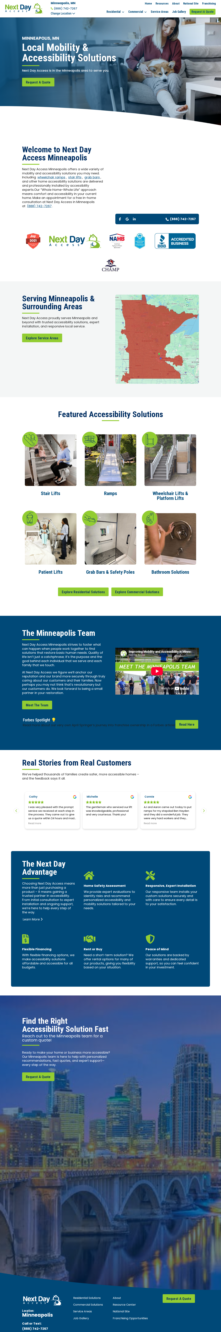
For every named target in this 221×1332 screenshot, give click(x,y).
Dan (147, 797)
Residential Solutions (87, 1298)
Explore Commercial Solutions (137, 592)
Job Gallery (179, 11)
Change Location (61, 13)
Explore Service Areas (42, 338)
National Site (191, 3)
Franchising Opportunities (130, 1318)
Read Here (186, 724)
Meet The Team (37, 705)
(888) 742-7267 (65, 8)
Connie (91, 797)
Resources (162, 3)
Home (148, 3)
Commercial (135, 11)
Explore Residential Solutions (83, 592)
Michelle (34, 797)
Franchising (209, 3)
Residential (114, 11)
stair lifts (74, 177)
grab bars (92, 177)
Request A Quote (202, 11)
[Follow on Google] (127, 219)
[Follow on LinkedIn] (134, 219)
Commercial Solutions (88, 1305)
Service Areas (160, 11)
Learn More (31, 919)
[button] (203, 810)
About (176, 3)
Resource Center (124, 1305)
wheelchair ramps (51, 177)
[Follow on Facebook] (120, 219)
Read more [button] (92, 823)
